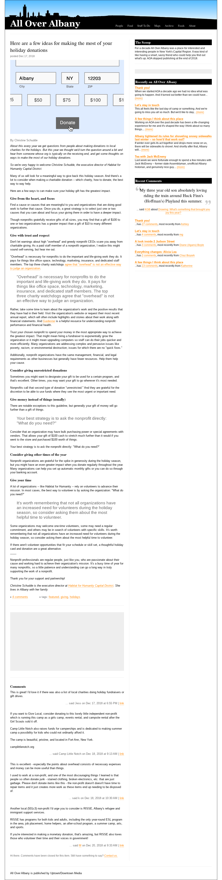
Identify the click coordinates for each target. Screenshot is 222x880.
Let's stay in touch (147, 105)
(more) (139, 98)
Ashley (185, 224)
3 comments (149, 245)
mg (181, 234)
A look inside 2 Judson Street (155, 241)
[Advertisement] (44, 641)
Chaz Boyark (187, 255)
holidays (75, 597)
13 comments (150, 265)
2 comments (149, 255)
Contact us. (111, 855)
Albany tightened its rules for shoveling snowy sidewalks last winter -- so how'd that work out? (173, 138)
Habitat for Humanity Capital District (90, 585)
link (122, 703)
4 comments (20, 597)
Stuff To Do (143, 26)
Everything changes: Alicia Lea (155, 251)
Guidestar (49, 321)
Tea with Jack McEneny (150, 156)
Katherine (187, 265)
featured (54, 597)
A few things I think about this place (159, 118)
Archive (169, 26)
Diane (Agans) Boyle (192, 245)
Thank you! (142, 87)
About (192, 26)
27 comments (150, 224)
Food (130, 26)
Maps (157, 26)
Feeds (181, 26)
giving (64, 597)
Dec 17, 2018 (27, 56)
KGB (147, 209)
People (119, 26)
